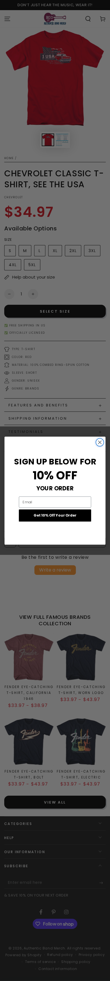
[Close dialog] (100, 442)
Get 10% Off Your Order (55, 515)
